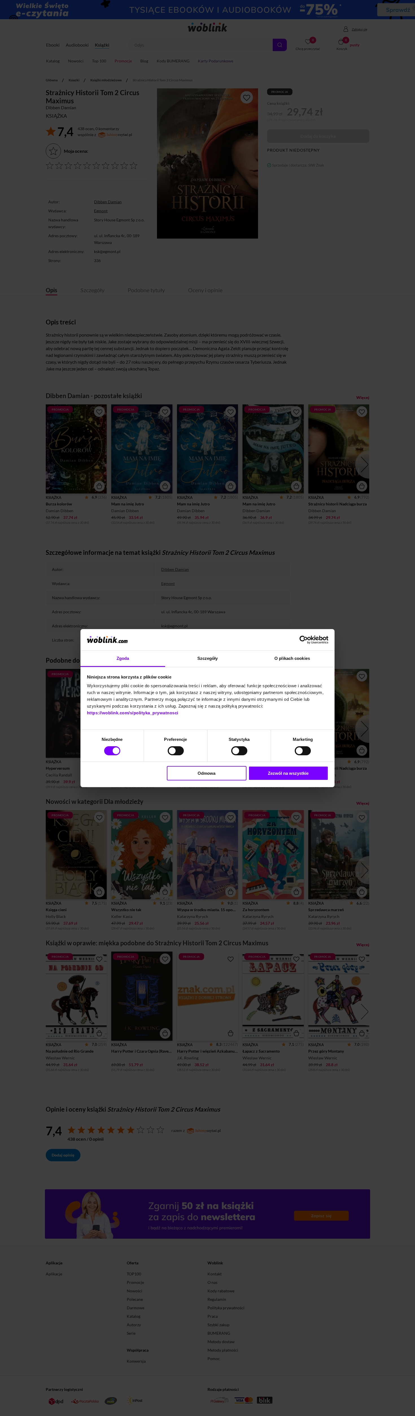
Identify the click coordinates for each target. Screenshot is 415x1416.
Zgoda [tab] (123, 658)
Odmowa (206, 773)
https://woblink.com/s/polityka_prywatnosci (132, 712)
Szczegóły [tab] (207, 658)
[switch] (176, 750)
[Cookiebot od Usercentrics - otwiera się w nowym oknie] (303, 640)
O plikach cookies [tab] (292, 658)
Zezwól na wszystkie (288, 773)
